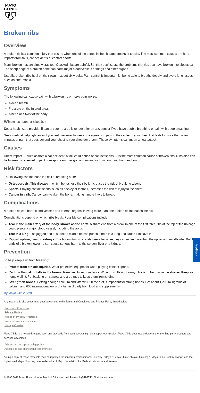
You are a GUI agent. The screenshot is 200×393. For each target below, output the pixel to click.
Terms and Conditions (16, 308)
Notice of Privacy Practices (20, 316)
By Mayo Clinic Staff (18, 293)
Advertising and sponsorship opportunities (28, 348)
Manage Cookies (13, 325)
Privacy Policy (13, 312)
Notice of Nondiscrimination (20, 321)
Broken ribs (21, 32)
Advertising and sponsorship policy (24, 344)
